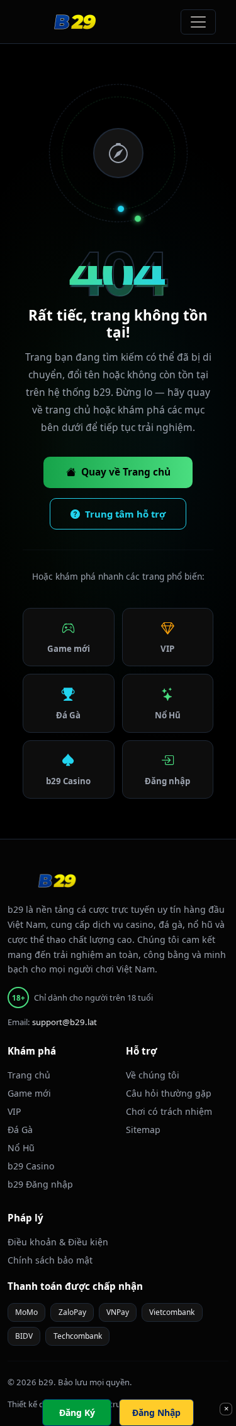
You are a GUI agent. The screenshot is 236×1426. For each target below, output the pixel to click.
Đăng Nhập (156, 1412)
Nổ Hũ (168, 715)
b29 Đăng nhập (40, 1184)
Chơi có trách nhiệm (169, 1111)
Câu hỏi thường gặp (168, 1093)
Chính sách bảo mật (50, 1260)
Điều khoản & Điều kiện (58, 1242)
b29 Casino (68, 781)
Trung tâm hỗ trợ (125, 514)
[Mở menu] (198, 22)
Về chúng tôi (152, 1075)
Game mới (68, 648)
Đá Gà (68, 715)
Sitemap (143, 1130)
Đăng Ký (77, 1412)
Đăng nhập (167, 781)
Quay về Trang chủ (126, 472)
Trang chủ (29, 1075)
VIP (167, 648)
